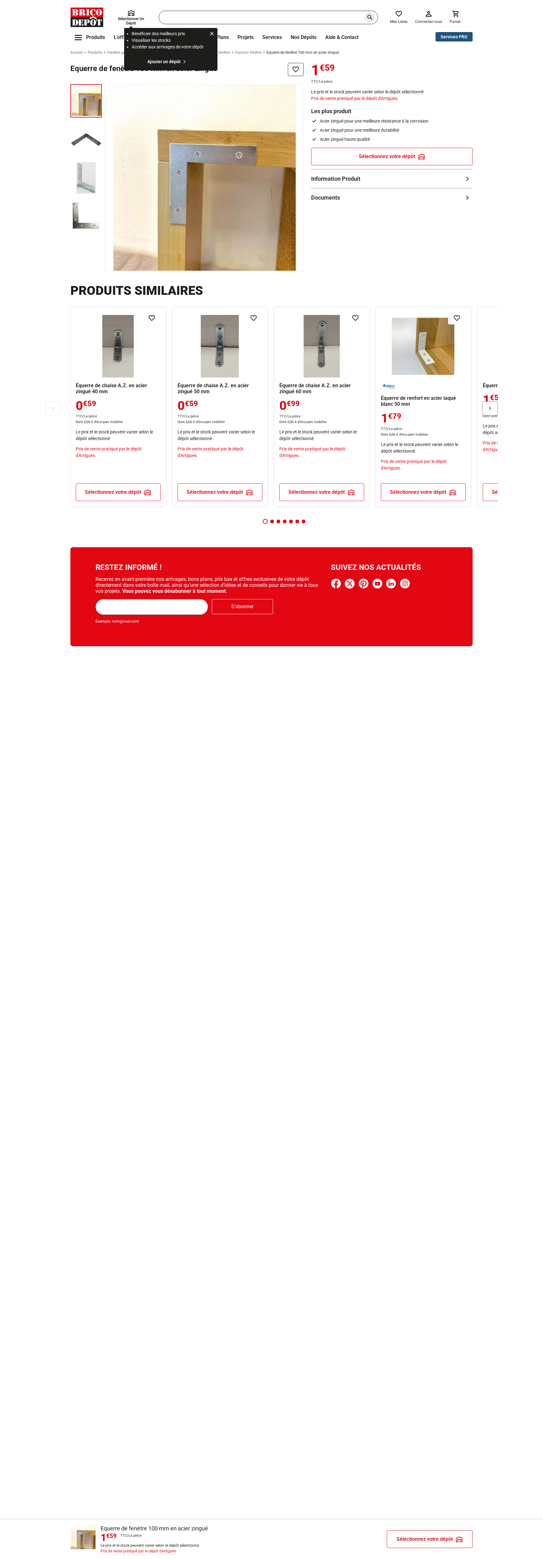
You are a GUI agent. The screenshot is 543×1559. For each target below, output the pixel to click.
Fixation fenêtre (248, 52)
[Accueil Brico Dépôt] (86, 17)
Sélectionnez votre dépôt (387, 156)
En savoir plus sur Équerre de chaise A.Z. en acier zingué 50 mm (220, 406)
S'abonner (242, 606)
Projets (246, 37)
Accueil (76, 52)
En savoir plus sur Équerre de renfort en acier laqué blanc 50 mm (423, 406)
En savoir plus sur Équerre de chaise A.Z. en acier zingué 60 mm (321, 406)
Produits (95, 52)
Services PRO (454, 36)
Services (272, 37)
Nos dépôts (303, 37)
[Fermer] (212, 34)
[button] (265, 521)
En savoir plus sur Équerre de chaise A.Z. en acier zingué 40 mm (118, 406)
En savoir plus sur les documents (392, 197)
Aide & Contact (342, 37)
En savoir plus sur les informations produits (392, 178)
